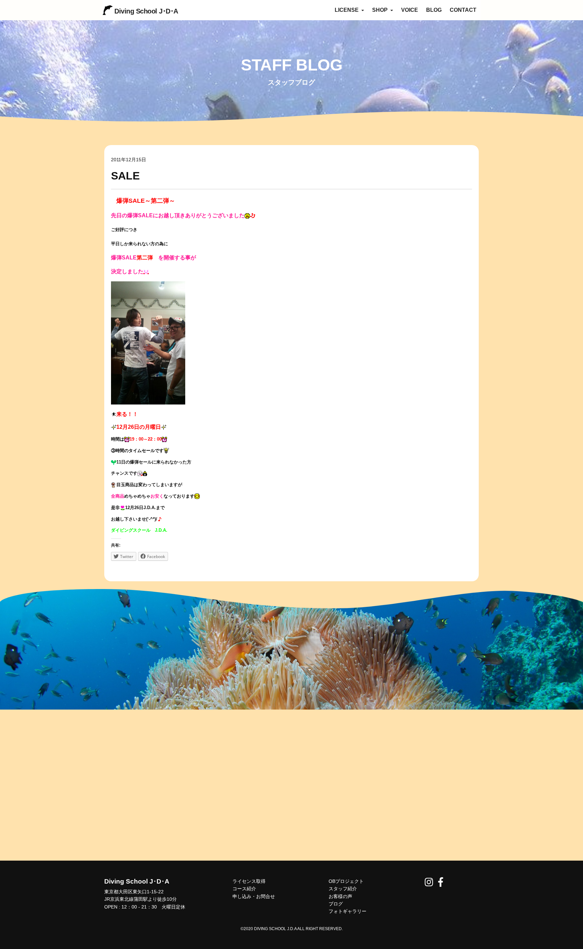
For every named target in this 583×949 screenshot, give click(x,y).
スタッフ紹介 (343, 888)
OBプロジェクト (346, 881)
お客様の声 (340, 896)
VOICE (409, 10)
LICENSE (347, 10)
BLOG (434, 10)
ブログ (336, 903)
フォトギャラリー (347, 911)
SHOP (380, 10)
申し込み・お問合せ (253, 896)
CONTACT (463, 10)
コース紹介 (244, 888)
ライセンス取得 (249, 881)
